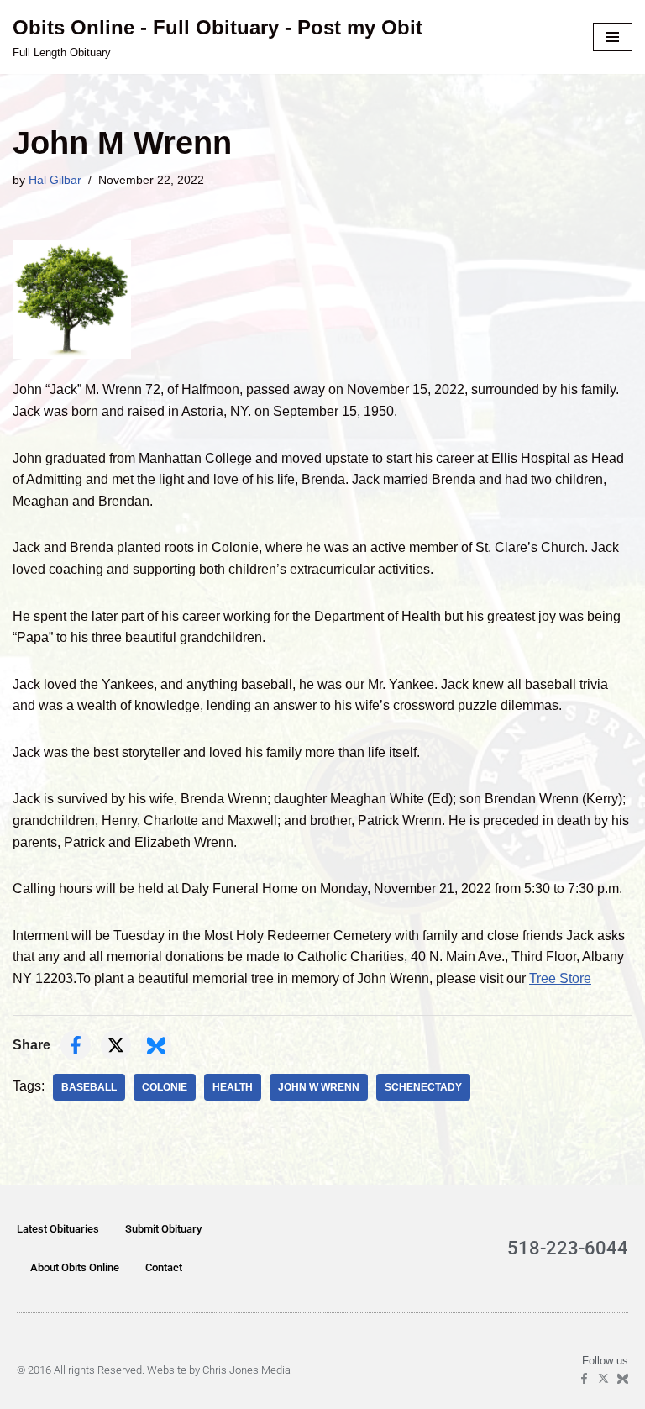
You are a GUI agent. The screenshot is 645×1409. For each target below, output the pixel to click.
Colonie (164, 1087)
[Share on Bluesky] (156, 1045)
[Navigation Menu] (612, 37)
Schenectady (423, 1087)
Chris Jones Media (246, 1370)
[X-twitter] (603, 1378)
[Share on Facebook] (75, 1045)
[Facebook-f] (584, 1378)
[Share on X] (116, 1045)
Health (232, 1087)
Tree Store (560, 978)
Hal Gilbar (55, 180)
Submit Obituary (163, 1228)
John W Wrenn (318, 1087)
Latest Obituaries (58, 1228)
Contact (163, 1267)
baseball (89, 1087)
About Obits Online (74, 1267)
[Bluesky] (622, 1378)
